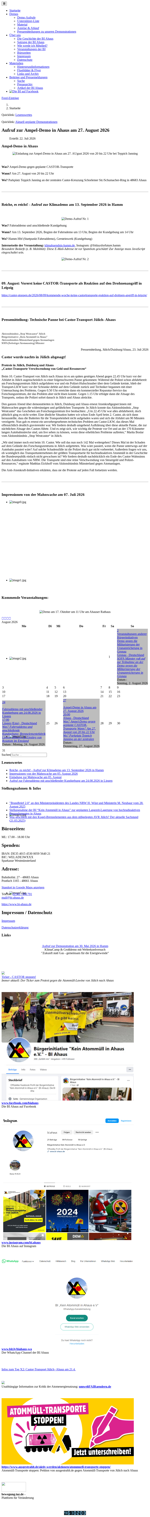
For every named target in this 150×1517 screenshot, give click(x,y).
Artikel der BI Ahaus (30, 88)
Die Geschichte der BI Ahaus (35, 38)
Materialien (16, 63)
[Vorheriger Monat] (5, 618)
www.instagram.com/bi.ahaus (21, 1242)
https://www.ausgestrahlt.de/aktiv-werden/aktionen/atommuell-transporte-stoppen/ (56, 1467)
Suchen (6, 754)
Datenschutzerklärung (15, 927)
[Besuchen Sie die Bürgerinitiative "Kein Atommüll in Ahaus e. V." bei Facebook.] (23, 91)
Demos (13, 14)
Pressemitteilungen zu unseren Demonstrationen (46, 31)
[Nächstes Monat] (10, 618)
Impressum (24, 56)
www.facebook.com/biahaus (20, 1103)
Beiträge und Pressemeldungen (28, 77)
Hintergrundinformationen (33, 66)
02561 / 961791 (22, 894)
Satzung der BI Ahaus (30, 42)
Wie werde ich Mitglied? (32, 45)
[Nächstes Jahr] (7, 618)
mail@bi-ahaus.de (13, 897)
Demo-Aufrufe (26, 17)
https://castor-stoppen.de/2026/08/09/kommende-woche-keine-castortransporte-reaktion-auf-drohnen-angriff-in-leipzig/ (74, 295)
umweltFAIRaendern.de (95, 1386)
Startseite (15, 10)
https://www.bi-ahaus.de (16, 904)
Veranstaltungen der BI (31, 49)
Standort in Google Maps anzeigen (23, 887)
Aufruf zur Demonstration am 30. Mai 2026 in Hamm (75, 946)
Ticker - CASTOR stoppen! (19, 977)
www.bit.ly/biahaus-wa (17, 1349)
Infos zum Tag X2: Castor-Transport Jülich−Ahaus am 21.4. (39, 1369)
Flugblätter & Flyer (29, 70)
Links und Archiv (28, 73)
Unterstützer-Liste (28, 21)
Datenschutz (24, 59)
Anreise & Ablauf (28, 28)
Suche (21, 80)
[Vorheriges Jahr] (3, 618)
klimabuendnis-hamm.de (60, 245)
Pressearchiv (25, 84)
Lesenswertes (23, 114)
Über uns (15, 35)
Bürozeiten (24, 52)
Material (22, 24)
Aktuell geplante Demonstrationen (36, 122)
